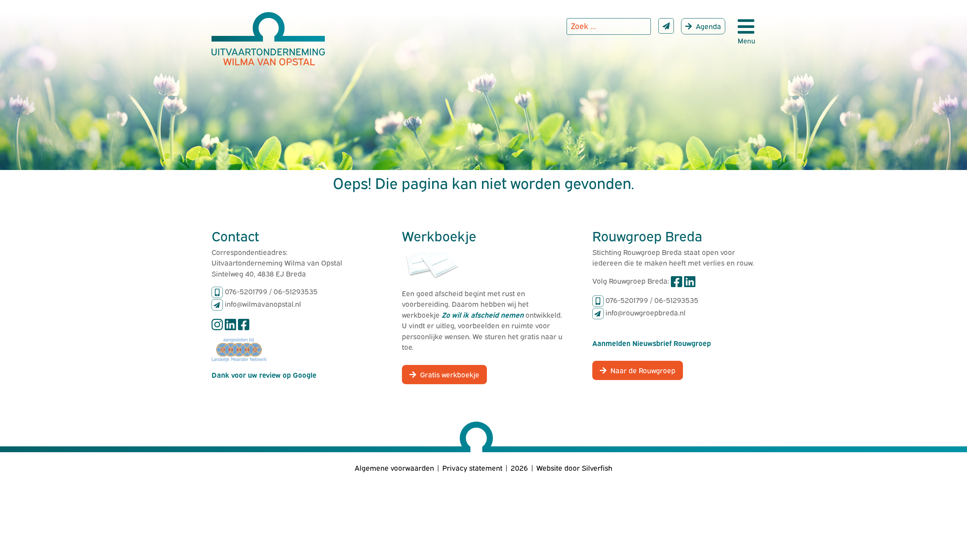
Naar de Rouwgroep (642, 370)
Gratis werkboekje (449, 374)
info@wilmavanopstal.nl (263, 303)
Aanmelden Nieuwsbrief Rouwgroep (651, 343)
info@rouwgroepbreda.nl (646, 312)
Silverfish (597, 467)
